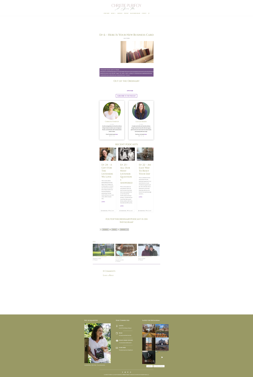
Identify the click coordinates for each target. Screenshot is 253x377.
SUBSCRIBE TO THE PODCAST (126, 96)
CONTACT (144, 13)
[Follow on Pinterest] (128, 372)
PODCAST (126, 13)
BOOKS (112, 13)
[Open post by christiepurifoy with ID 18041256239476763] (162, 344)
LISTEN (103, 201)
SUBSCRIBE (122, 347)
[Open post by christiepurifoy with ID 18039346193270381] (148, 344)
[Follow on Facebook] (122, 372)
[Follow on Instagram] (125, 372)
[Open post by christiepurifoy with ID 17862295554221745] (148, 330)
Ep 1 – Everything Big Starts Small (99, 256)
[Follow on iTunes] (130, 372)
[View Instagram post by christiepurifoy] (154, 336)
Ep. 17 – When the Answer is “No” (145, 256)
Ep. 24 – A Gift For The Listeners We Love (108, 180)
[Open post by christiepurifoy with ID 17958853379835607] (162, 330)
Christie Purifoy (105, 210)
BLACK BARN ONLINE (135, 13)
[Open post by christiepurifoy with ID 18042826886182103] (148, 357)
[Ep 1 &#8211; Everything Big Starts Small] (103, 250)
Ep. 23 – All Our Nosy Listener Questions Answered (126, 180)
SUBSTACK (119, 13)
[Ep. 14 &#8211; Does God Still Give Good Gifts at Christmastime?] (126, 250)
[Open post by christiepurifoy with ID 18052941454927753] (162, 357)
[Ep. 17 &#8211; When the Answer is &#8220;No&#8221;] (149, 250)
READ (120, 333)
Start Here (106, 13)
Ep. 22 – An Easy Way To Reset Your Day (145, 180)
